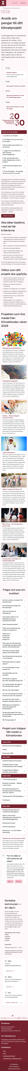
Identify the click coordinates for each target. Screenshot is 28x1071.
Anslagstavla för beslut (9, 1056)
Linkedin (7, 940)
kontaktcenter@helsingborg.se (13, 965)
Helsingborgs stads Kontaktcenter (15, 873)
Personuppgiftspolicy (14, 1066)
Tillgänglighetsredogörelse (14, 1068)
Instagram (7, 938)
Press (4, 1053)
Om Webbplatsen (14, 1064)
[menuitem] (5, 12)
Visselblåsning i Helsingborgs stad (12, 1058)
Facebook (7, 936)
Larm (4, 1051)
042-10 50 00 (13, 997)
